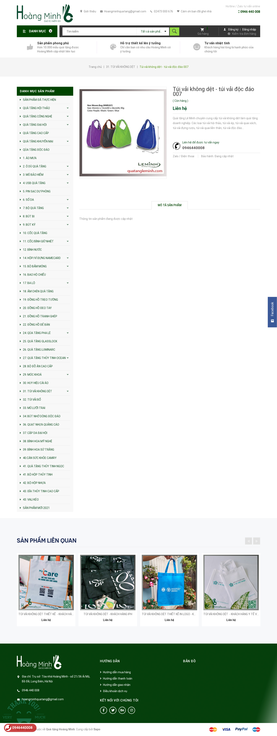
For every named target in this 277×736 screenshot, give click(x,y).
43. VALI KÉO (31, 499)
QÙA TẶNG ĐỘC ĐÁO (36, 149)
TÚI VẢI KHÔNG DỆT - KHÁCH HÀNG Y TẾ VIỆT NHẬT (236, 614)
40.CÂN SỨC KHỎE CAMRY (40, 458)
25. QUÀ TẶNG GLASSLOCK (40, 341)
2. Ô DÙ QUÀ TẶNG (34, 166)
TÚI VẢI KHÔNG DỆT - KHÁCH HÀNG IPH (108, 614)
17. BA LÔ (29, 283)
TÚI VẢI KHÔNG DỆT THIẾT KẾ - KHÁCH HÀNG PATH (50, 614)
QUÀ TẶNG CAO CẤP (36, 133)
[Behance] (122, 710)
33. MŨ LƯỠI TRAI (34, 408)
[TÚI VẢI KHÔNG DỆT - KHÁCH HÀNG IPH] (107, 582)
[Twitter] (112, 710)
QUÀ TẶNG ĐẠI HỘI (35, 124)
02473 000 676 (163, 11)
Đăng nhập (249, 29)
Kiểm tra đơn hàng (244, 33)
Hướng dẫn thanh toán (117, 678)
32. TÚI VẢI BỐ (32, 399)
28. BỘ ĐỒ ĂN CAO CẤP (38, 366)
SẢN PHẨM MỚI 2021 (36, 507)
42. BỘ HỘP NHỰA (34, 483)
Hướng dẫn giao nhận (116, 684)
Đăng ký (233, 29)
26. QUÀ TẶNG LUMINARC (39, 349)
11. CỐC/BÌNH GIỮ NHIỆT (38, 241)
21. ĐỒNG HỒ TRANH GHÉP (40, 316)
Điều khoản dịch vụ (115, 691)
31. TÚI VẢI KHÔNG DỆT (37, 391)
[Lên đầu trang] (272, 726)
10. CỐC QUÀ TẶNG (35, 233)
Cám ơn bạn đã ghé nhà (196, 11)
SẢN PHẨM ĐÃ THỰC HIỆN (39, 99)
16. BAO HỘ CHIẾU (34, 274)
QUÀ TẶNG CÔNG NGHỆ (37, 116)
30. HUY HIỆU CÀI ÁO (35, 383)
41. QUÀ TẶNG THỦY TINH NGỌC (43, 466)
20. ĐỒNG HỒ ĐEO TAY (37, 308)
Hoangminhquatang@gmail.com (125, 11)
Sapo (96, 729)
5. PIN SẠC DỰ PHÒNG (36, 191)
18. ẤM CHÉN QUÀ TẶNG (38, 291)
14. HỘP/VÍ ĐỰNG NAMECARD (42, 258)
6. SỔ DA (28, 199)
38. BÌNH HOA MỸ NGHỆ (37, 441)
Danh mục (38, 31)
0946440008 (193, 147)
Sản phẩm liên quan (46, 541)
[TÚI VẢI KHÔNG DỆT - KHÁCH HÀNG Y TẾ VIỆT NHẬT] (231, 582)
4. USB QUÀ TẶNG (34, 183)
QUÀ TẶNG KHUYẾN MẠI (38, 141)
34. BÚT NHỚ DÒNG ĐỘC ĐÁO (41, 416)
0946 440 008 (249, 12)
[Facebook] (103, 710)
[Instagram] (131, 710)
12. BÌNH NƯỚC (32, 249)
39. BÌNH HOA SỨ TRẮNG (38, 449)
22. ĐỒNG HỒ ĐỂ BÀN (36, 324)
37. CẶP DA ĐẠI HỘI (35, 433)
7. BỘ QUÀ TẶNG (33, 208)
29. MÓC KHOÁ (32, 374)
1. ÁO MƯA (30, 158)
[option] (46, 592)
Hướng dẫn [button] (110, 661)
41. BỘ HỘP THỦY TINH (38, 474)
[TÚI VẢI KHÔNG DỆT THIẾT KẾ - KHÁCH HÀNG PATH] (46, 582)
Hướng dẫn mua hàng (117, 672)
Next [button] (256, 540)
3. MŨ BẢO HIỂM (33, 174)
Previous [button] (248, 540)
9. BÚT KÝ (29, 224)
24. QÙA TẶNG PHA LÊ (37, 333)
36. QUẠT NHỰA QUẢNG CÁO (41, 424)
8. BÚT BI (28, 216)
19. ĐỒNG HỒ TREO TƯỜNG (40, 299)
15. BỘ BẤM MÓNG (35, 266)
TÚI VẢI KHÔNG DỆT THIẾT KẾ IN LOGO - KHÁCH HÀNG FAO (178, 614)
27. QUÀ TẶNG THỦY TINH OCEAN (44, 358)
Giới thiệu (89, 11)
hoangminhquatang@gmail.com (43, 699)
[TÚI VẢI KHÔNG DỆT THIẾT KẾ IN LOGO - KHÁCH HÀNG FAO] (169, 582)
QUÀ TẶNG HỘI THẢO (36, 108)
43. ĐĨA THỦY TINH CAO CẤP (41, 491)
